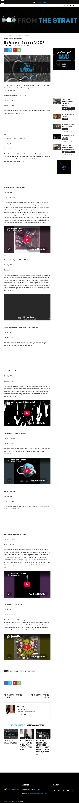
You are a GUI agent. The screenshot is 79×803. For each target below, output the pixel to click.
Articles (11, 35)
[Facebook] (61, 5)
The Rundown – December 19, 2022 (14, 696)
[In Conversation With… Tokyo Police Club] (57, 126)
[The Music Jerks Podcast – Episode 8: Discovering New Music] (57, 147)
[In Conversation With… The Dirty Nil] (57, 116)
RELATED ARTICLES (18, 725)
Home (5, 35)
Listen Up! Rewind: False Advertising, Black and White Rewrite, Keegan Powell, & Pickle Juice (43, 747)
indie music (23, 671)
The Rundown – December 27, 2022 (40, 696)
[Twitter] (70, 5)
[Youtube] (73, 5)
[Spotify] (67, 5)
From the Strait (14, 671)
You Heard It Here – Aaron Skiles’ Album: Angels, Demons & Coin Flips (27, 745)
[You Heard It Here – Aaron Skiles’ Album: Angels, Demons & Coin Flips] (27, 734)
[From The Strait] (39, 20)
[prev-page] (5, 758)
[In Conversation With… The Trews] (57, 136)
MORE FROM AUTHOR (35, 725)
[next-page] (8, 758)
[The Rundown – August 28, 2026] (11, 734)
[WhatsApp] (19, 50)
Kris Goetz (9, 45)
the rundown (31, 671)
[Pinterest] (15, 50)
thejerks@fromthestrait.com (38, 794)
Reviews (11, 38)
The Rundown (17, 38)
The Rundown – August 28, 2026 (10, 741)
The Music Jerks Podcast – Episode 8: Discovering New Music (68, 147)
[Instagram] (64, 5)
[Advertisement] (27, 664)
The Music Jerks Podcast (67, 108)
